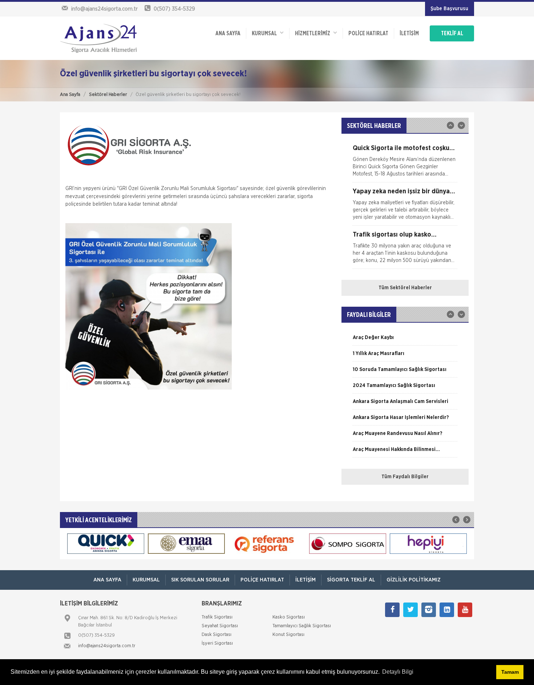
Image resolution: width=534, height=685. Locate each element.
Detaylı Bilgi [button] (397, 672)
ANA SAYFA (227, 33)
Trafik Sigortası (217, 617)
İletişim (409, 33)
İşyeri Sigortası (217, 643)
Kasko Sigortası (288, 617)
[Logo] (98, 38)
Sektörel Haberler (108, 94)
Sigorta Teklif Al (351, 580)
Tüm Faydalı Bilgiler (405, 476)
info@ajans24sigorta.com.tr (106, 646)
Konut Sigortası (288, 634)
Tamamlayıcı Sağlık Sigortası (301, 626)
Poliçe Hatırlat (368, 33)
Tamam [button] (510, 672)
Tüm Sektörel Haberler (405, 287)
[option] (405, 163)
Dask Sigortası (216, 634)
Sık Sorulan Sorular (200, 580)
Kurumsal (266, 33)
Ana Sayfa (70, 94)
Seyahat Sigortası (220, 626)
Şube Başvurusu (449, 8)
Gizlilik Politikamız (414, 580)
